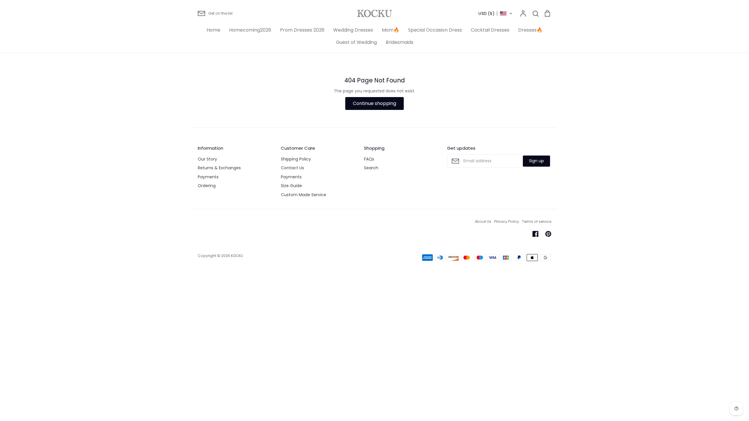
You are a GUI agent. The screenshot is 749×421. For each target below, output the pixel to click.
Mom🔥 (390, 30)
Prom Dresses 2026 (302, 30)
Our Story (207, 159)
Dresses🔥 (530, 30)
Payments (208, 177)
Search (371, 168)
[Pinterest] (548, 233)
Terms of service (536, 221)
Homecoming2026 (250, 30)
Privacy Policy (506, 221)
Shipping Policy (296, 159)
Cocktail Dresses (490, 30)
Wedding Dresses (353, 30)
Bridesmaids (399, 42)
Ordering (207, 186)
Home (213, 30)
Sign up (536, 161)
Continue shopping (374, 103)
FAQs (369, 159)
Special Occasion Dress (435, 30)
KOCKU (237, 255)
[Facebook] (535, 233)
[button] (495, 13)
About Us (483, 221)
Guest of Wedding (356, 42)
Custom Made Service (303, 195)
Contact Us (292, 168)
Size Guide (291, 186)
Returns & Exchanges (219, 168)
